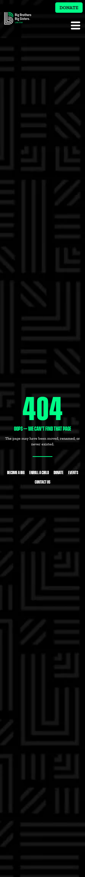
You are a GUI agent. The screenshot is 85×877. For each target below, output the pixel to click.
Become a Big (16, 472)
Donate (59, 472)
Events (73, 472)
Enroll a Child (39, 472)
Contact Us (42, 481)
